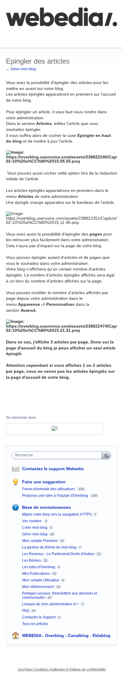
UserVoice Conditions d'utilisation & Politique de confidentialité (62, 669)
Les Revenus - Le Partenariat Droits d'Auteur (58, 554)
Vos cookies (32, 521)
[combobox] (58, 455)
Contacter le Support (39, 617)
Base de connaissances (28, 38)
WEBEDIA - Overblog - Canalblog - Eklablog (66, 635)
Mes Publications (36, 574)
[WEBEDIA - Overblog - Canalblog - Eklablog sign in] (54, 429)
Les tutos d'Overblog (38, 567)
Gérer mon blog (34, 534)
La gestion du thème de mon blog (49, 547)
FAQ (71, 34)
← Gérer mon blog (21, 69)
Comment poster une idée (30, 34)
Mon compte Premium (40, 541)
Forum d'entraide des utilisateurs (49, 489)
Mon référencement (38, 587)
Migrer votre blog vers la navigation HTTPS (57, 514)
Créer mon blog (34, 527)
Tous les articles (35, 624)
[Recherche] (106, 455)
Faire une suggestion (44, 481)
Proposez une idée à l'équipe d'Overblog (55, 495)
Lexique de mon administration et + (50, 604)
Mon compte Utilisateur (40, 580)
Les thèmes (31, 560)
